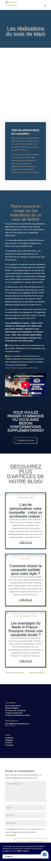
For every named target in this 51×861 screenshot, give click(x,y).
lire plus (25, 542)
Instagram (9, 740)
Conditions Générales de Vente (17, 715)
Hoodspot (9, 745)
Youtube (8, 743)
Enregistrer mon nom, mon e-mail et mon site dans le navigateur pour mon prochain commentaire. (24, 832)
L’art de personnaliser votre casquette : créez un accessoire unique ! (25, 510)
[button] (45, 855)
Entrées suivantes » (37, 673)
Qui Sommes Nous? (13, 706)
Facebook (9, 738)
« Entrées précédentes (14, 673)
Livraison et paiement (13, 713)
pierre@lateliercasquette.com (17, 724)
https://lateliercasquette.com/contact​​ (21, 368)
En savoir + (25, 851)
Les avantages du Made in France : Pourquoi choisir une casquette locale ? (25, 629)
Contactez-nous (25, 440)
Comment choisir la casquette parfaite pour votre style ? (26, 570)
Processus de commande (15, 710)
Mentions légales (12, 708)
